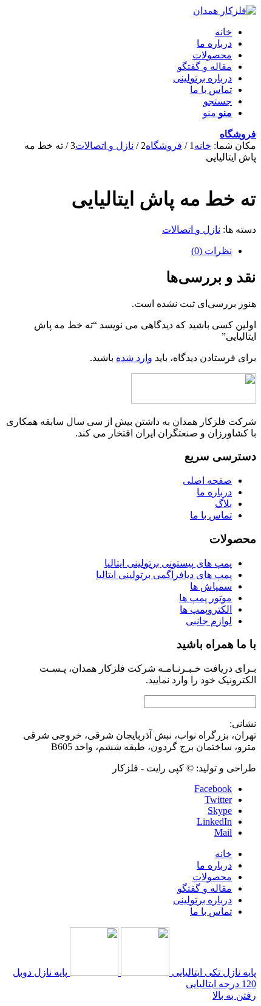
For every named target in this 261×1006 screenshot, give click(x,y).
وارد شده (134, 358)
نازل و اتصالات (191, 229)
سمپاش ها (211, 586)
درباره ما (214, 492)
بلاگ (223, 503)
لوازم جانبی (209, 621)
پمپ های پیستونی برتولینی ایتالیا (168, 563)
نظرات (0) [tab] (211, 251)
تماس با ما (211, 515)
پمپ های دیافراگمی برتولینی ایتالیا (164, 575)
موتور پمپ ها (205, 598)
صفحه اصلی (207, 480)
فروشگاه (238, 134)
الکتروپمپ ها (206, 609)
